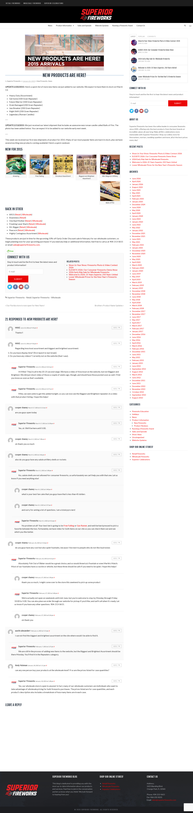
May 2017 (136, 320)
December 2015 (138, 351)
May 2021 (136, 242)
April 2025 (136, 196)
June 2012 (136, 377)
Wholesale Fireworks (32, 3)
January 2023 (137, 222)
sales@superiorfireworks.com (26, 244)
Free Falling (69, 525)
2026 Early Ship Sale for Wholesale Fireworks (154, 59)
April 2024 (136, 213)
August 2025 (137, 187)
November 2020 (138, 253)
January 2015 (137, 363)
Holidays (135, 414)
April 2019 (136, 279)
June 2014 (136, 366)
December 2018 (138, 291)
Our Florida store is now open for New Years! (25, 305)
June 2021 (136, 239)
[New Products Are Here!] (64, 52)
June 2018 (136, 297)
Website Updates (102, 26)
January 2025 (137, 201)
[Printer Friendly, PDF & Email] (10, 251)
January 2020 (137, 271)
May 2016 (136, 340)
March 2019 (137, 282)
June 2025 (136, 190)
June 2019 (136, 274)
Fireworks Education (140, 411)
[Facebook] (15, 287)
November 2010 (138, 389)
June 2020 (136, 256)
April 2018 (136, 302)
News (50, 26)
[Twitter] (10, 287)
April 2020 (136, 262)
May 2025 (136, 193)
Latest (133, 36)
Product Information (64, 26)
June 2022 (136, 225)
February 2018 (138, 308)
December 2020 (138, 250)
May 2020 (136, 259)
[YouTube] (21, 287)
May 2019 (136, 276)
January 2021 (137, 248)
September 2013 (139, 369)
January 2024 (137, 216)
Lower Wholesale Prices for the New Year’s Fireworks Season (159, 77)
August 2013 (137, 372)
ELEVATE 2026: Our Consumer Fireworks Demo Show (155, 50)
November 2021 (138, 236)
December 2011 (138, 380)
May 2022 (136, 227)
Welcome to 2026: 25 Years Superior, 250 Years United (157, 68)
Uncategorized (138, 437)
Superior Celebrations (53, 3)
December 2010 (138, 386)
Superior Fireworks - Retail (19, 297)
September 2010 (139, 395)
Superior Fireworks (14, 81)
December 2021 (138, 233)
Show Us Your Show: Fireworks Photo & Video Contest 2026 (159, 41)
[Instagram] (27, 287)
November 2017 (138, 314)
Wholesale (27, 214)
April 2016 (136, 343)
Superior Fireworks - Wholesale (46, 297)
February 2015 (138, 360)
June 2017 (136, 317)
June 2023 (136, 219)
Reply (115, 327)
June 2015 (136, 354)
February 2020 (138, 268)
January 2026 (137, 184)
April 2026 (136, 181)
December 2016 (138, 334)
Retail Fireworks (13, 3)
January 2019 (137, 288)
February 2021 (138, 245)
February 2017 (138, 328)
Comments (151, 36)
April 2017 (136, 323)
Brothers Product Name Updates (109, 305)
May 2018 (136, 300)
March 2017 (137, 325)
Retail (18, 214)
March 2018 (137, 305)
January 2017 (137, 331)
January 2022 (137, 230)
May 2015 (136, 357)
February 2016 (138, 349)
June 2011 (136, 383)
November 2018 (138, 294)
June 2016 (136, 337)
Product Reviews (141, 426)
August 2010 (137, 398)
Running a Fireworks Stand (122, 26)
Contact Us (140, 26)
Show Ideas (137, 434)
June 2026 (136, 178)
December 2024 (138, 204)
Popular (141, 36)
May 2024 (136, 210)
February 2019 (138, 285)
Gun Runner (82, 525)
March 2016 (137, 346)
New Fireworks (42, 81)
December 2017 (138, 311)
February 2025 (138, 199)
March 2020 (137, 265)
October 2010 (138, 392)
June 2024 (136, 207)
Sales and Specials (84, 26)
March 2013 (137, 375)
